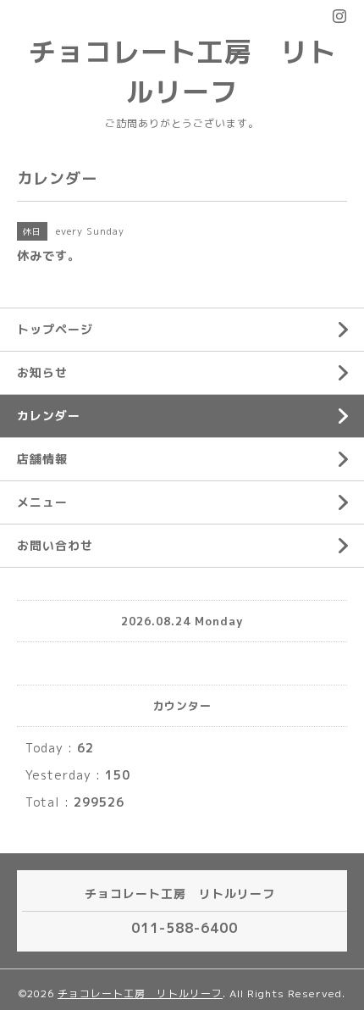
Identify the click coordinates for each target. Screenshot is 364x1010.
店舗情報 (42, 459)
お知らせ (42, 372)
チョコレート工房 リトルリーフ (140, 993)
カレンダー (48, 416)
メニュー (42, 502)
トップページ (55, 329)
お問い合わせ (55, 545)
